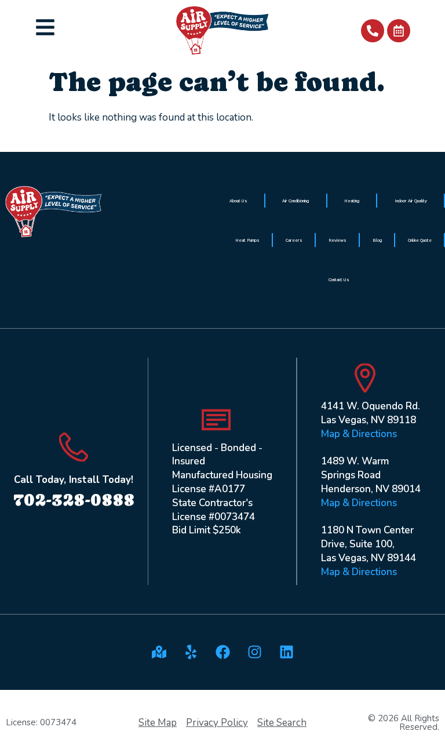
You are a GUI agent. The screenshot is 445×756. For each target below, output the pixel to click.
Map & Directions (359, 434)
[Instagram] (254, 652)
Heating (351, 200)
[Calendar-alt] (398, 30)
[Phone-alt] (372, 30)
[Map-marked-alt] (158, 652)
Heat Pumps (247, 240)
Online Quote (420, 240)
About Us (238, 200)
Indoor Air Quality (411, 200)
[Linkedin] (286, 652)
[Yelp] (190, 652)
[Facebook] (222, 652)
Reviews (337, 240)
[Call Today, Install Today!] (73, 446)
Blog (377, 240)
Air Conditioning (295, 200)
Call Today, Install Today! (73, 479)
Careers (294, 240)
